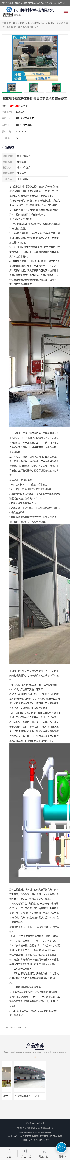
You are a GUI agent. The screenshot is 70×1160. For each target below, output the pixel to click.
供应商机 (24, 23)
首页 (15, 23)
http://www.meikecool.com (14, 1027)
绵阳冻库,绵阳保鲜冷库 (42, 23)
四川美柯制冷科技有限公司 (29, 1133)
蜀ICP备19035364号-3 (44, 1128)
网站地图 (57, 1136)
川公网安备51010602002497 (35, 1140)
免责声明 (36, 1136)
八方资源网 (25, 1136)
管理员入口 (46, 1136)
